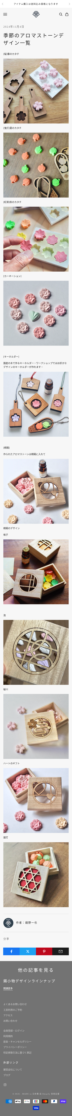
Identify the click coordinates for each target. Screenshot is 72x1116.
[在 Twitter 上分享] (28, 951)
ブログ (6, 1075)
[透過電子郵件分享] (60, 951)
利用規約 (8, 1036)
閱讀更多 (8, 988)
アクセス (8, 1015)
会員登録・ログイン (13, 1030)
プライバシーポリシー (15, 1047)
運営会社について (12, 1069)
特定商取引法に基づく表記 (17, 1052)
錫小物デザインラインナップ (29, 981)
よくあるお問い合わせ (15, 1004)
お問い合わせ (10, 1021)
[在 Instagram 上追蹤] (5, 1084)
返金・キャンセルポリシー (17, 1041)
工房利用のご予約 (12, 1010)
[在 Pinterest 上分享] (44, 951)
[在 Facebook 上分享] (11, 951)
